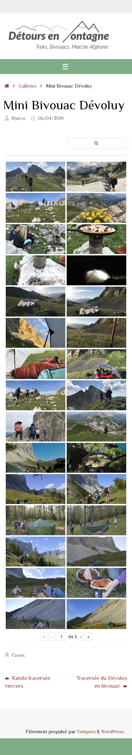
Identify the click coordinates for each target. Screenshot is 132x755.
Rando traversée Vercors (27, 681)
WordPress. (113, 731)
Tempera (86, 731)
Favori (18, 655)
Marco (18, 118)
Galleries (28, 85)
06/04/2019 (51, 118)
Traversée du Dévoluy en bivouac (101, 681)
